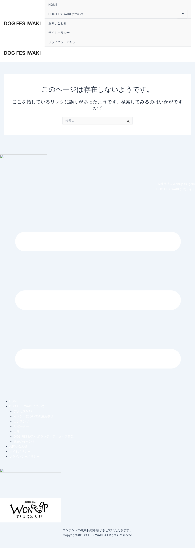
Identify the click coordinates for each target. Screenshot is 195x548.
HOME (53, 4)
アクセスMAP (23, 411)
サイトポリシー (59, 33)
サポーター (21, 426)
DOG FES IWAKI (22, 23)
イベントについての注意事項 (33, 416)
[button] (97, 300)
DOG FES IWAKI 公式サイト (175, 189)
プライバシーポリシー (63, 42)
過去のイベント (24, 441)
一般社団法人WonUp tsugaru (174, 184)
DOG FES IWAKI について (66, 14)
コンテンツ (21, 421)
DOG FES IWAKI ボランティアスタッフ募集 (44, 436)
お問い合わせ (57, 23)
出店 (17, 431)
